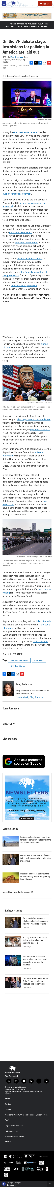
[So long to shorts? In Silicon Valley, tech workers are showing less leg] (13, 941)
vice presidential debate (25, 132)
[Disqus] (27, 1027)
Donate (45, 4)
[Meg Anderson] (8, 688)
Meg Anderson (16, 57)
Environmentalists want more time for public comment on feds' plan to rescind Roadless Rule (35, 840)
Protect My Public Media (14, 1136)
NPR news (38, 660)
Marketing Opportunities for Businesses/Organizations (26, 1115)
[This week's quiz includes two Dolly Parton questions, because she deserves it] (13, 982)
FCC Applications (11, 1131)
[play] (3, 1184)
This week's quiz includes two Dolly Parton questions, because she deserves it (36, 981)
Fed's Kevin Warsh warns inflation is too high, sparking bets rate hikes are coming (35, 858)
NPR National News (19, 660)
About (7, 1099)
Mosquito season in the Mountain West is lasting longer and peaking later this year (35, 876)
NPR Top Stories (18, 666)
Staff (7, 1120)
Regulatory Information (14, 1126)
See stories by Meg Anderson (30, 697)
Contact (8, 1104)
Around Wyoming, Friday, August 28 (18, 892)
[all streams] (50, 1184)
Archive (8, 1142)
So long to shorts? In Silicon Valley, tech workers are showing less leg (35, 940)
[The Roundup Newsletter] (27, 797)
